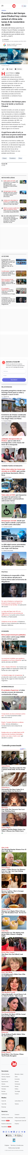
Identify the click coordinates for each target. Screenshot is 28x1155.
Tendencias (4, 1093)
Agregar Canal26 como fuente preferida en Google (14, 45)
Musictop (3, 1107)
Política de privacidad (20, 1117)
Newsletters (6, 1126)
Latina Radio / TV (19, 1101)
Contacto (17, 1114)
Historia (3, 1084)
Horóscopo (17, 1084)
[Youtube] (11, 1132)
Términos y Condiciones (17, 1145)
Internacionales (7, 687)
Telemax (17, 1104)
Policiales (3, 1089)
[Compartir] (3, 69)
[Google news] (24, 1132)
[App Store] (9, 1135)
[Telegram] (22, 1132)
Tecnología (17, 1091)
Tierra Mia (3, 1104)
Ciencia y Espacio (5, 1076)
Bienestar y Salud (19, 1074)
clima (17, 73)
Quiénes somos (5, 1114)
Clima (20, 158)
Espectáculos (4, 1081)
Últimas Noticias (5, 1074)
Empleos (17, 1123)
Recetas (3, 1091)
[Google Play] (18, 1135)
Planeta (16, 1086)
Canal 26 (6, 39)
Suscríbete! (14, 380)
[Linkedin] (14, 1132)
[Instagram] (6, 1132)
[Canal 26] (14, 1064)
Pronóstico (12, 158)
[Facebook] (3, 1132)
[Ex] (9, 1132)
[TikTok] (16, 1132)
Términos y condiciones (7, 1117)
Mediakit (5, 1120)
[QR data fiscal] (14, 1141)
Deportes (3, 1079)
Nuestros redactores (6, 1123)
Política (4, 572)
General (3, 10)
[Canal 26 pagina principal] (14, 7)
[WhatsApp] (19, 1132)
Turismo (17, 1093)
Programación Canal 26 (20, 1120)
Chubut (4, 158)
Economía (5, 631)
